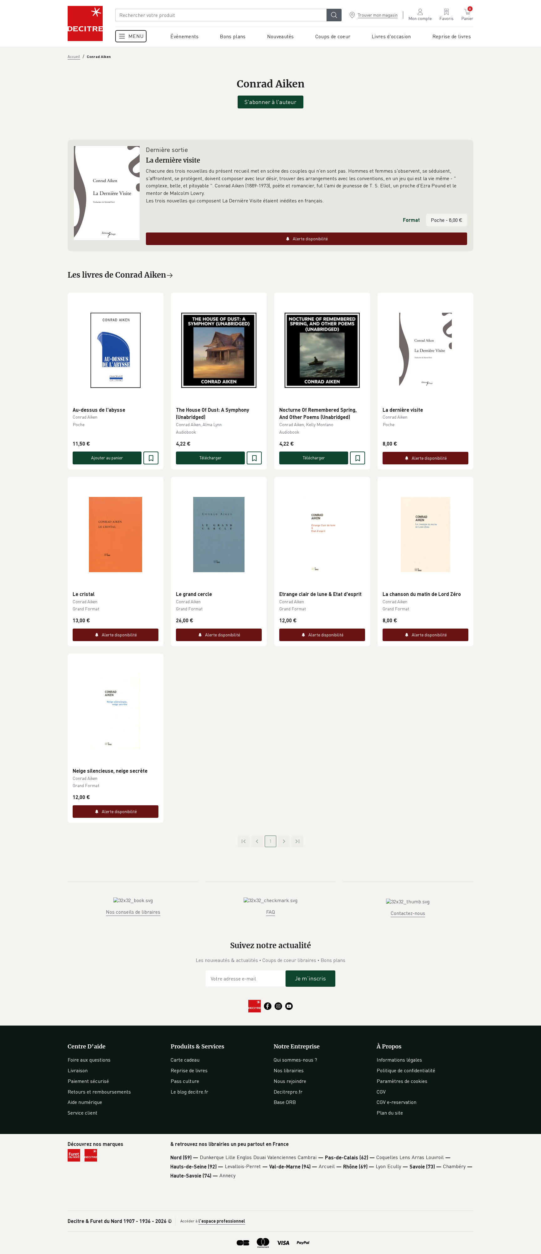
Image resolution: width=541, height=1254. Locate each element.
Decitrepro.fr (288, 1092)
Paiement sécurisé (88, 1081)
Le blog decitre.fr (189, 1092)
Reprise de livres (189, 1070)
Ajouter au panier (107, 457)
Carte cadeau (185, 1060)
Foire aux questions (89, 1060)
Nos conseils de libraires (133, 912)
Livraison (78, 1070)
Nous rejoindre (290, 1081)
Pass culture (185, 1081)
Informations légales (399, 1060)
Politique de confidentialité (406, 1070)
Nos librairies (289, 1070)
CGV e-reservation (396, 1102)
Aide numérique (85, 1102)
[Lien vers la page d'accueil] (85, 23)
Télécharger (210, 457)
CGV (381, 1092)
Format (411, 220)
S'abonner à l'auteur (270, 101)
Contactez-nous (408, 913)
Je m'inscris (310, 978)
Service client (82, 1113)
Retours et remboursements (99, 1092)
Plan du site (390, 1113)
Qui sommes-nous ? (295, 1060)
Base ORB (285, 1102)
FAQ (270, 912)
